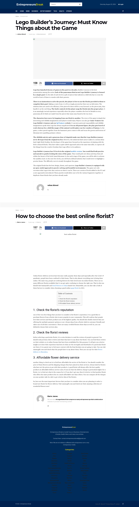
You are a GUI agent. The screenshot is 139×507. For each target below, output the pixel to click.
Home (22, 11)
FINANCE (54, 490)
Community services (54, 468)
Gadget (69, 453)
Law (69, 473)
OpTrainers (60, 123)
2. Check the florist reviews (66, 301)
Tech (55, 11)
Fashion (54, 485)
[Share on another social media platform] (104, 83)
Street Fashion (84, 468)
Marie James (21, 222)
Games (69, 458)
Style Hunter (85, 470)
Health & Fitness (69, 463)
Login (121, 4)
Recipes (84, 456)
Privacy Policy (109, 504)
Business (35, 11)
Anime (54, 453)
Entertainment (45, 11)
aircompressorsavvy (73, 399)
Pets (69, 490)
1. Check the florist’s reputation (67, 299)
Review (84, 458)
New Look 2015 (69, 483)
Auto (54, 456)
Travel (85, 478)
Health (61, 11)
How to (22, 210)
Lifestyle (69, 475)
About (102, 504)
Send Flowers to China (60, 286)
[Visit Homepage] (31, 4)
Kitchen (69, 470)
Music (69, 480)
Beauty (54, 458)
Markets (69, 478)
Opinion (69, 11)
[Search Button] (80, 4)
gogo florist (75, 288)
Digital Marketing (54, 473)
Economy (54, 475)
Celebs (54, 465)
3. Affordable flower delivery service (69, 303)
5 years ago (32, 34)
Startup (84, 465)
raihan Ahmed (21, 34)
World (85, 490)
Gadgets (69, 456)
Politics (69, 492)
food (54, 492)
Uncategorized (84, 480)
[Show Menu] (16, 11)
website (84, 488)
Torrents (84, 475)
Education (54, 478)
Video (85, 483)
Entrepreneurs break (54, 483)
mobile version (76, 151)
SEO (84, 461)
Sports (85, 463)
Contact (117, 504)
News (28, 11)
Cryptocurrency (54, 470)
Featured (54, 488)
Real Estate (84, 453)
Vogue (85, 485)
